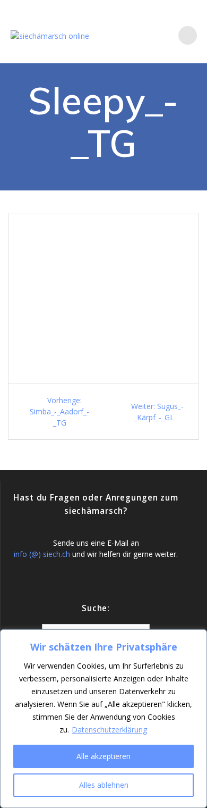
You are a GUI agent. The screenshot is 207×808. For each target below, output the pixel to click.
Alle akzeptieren (103, 756)
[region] (103, 718)
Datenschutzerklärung (109, 729)
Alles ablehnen (103, 785)
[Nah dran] (195, 638)
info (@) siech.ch (42, 554)
